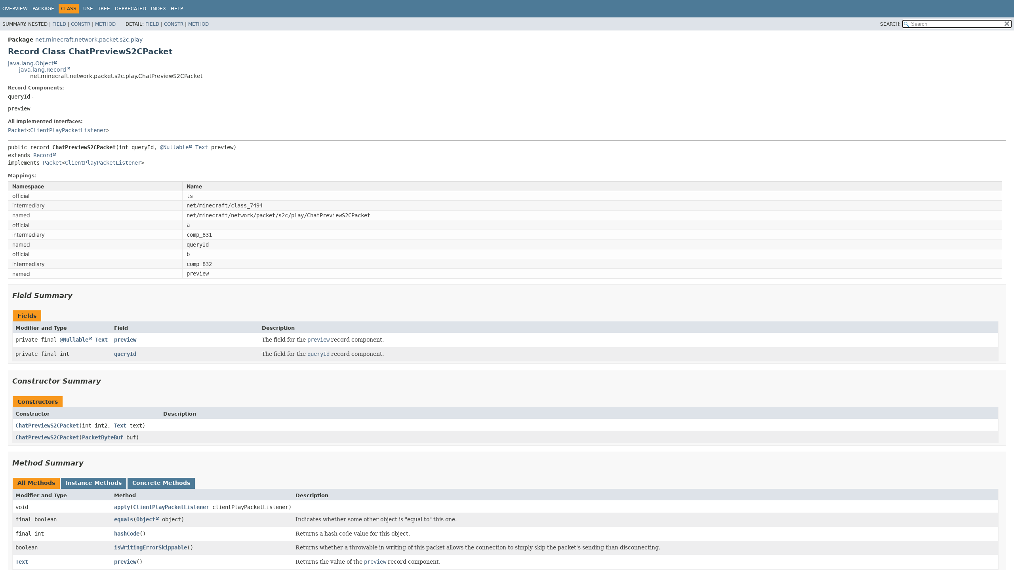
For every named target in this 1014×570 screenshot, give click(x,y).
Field (59, 24)
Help (177, 8)
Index (158, 8)
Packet (17, 130)
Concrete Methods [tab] (161, 483)
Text (201, 147)
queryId (125, 354)
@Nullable (174, 147)
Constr (80, 24)
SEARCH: (890, 24)
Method (105, 24)
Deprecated (130, 8)
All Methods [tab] (36, 483)
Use (88, 8)
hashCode (126, 533)
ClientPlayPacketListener (68, 130)
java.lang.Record (42, 69)
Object (145, 519)
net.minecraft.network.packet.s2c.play (89, 39)
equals (123, 519)
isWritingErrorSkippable (150, 547)
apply (122, 507)
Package (43, 8)
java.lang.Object (30, 63)
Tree (104, 8)
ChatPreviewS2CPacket (47, 425)
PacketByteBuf (102, 437)
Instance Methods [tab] (94, 483)
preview (125, 339)
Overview (15, 8)
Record (42, 155)
